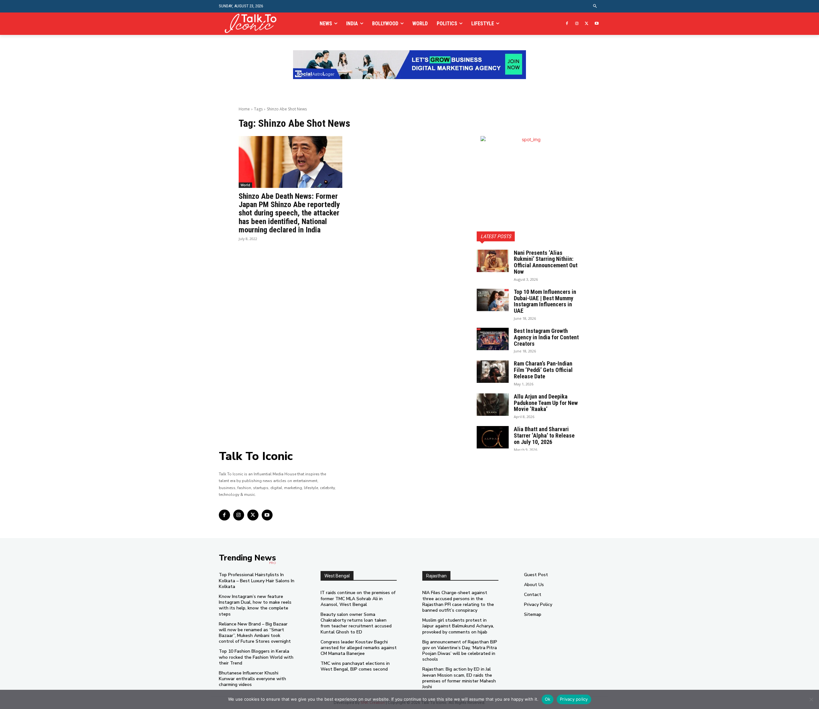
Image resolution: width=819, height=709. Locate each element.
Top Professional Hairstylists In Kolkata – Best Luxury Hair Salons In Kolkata (256, 580)
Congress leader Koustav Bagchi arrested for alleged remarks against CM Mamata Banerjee (359, 648)
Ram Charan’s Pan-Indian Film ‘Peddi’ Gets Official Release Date (543, 370)
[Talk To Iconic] (253, 23)
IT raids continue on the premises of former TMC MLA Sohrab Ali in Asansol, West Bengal (358, 598)
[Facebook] (567, 24)
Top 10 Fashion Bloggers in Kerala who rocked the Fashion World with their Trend (256, 657)
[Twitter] (586, 24)
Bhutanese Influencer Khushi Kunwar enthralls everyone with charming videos (252, 679)
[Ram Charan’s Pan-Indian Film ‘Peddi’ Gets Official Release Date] (493, 371)
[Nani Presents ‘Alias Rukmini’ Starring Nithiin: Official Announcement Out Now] (493, 261)
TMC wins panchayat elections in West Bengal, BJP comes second (355, 666)
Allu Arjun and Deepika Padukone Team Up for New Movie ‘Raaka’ (546, 403)
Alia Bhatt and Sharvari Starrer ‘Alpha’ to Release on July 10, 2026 (544, 435)
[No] (811, 699)
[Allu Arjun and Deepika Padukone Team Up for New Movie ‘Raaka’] (493, 404)
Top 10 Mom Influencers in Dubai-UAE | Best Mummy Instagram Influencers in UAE (545, 301)
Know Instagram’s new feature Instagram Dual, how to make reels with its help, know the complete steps (255, 605)
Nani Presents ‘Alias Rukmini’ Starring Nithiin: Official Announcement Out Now (545, 262)
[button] (595, 6)
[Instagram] (577, 24)
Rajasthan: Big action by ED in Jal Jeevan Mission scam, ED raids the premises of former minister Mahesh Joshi (459, 678)
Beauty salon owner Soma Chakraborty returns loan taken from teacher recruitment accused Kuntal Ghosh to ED (356, 623)
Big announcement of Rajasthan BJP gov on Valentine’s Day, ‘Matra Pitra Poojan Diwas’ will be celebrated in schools (459, 651)
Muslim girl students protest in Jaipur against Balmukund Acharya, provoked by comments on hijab (458, 626)
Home (244, 109)
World (245, 185)
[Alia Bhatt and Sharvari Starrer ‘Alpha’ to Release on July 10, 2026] (493, 437)
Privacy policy (574, 699)
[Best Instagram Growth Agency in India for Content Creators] (493, 339)
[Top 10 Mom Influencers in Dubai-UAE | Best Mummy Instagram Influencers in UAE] (493, 300)
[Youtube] (596, 24)
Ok (548, 699)
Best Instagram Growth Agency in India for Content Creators (546, 337)
